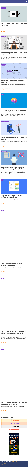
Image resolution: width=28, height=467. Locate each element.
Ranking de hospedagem (13, 429)
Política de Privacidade (3, 463)
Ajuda (2, 210)
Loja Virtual (3, 36)
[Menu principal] (26, 1)
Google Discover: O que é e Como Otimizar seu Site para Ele (11, 196)
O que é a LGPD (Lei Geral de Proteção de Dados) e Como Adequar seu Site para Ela (13, 333)
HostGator (15, 420)
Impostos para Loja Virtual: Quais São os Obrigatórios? (14, 53)
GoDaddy (15, 426)
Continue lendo (3, 31)
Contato (2, 464)
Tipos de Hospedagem (5, 121)
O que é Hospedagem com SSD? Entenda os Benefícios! (14, 24)
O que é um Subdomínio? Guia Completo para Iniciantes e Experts (14, 403)
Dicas (2, 94)
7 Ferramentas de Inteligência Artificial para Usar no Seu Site (13, 111)
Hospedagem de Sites (14, 461)
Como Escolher (4, 151)
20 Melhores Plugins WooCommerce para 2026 (12, 81)
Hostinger (15, 423)
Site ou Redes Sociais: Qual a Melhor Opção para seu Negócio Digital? (12, 168)
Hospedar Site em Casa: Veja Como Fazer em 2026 (14, 138)
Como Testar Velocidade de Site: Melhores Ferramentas (11, 264)
